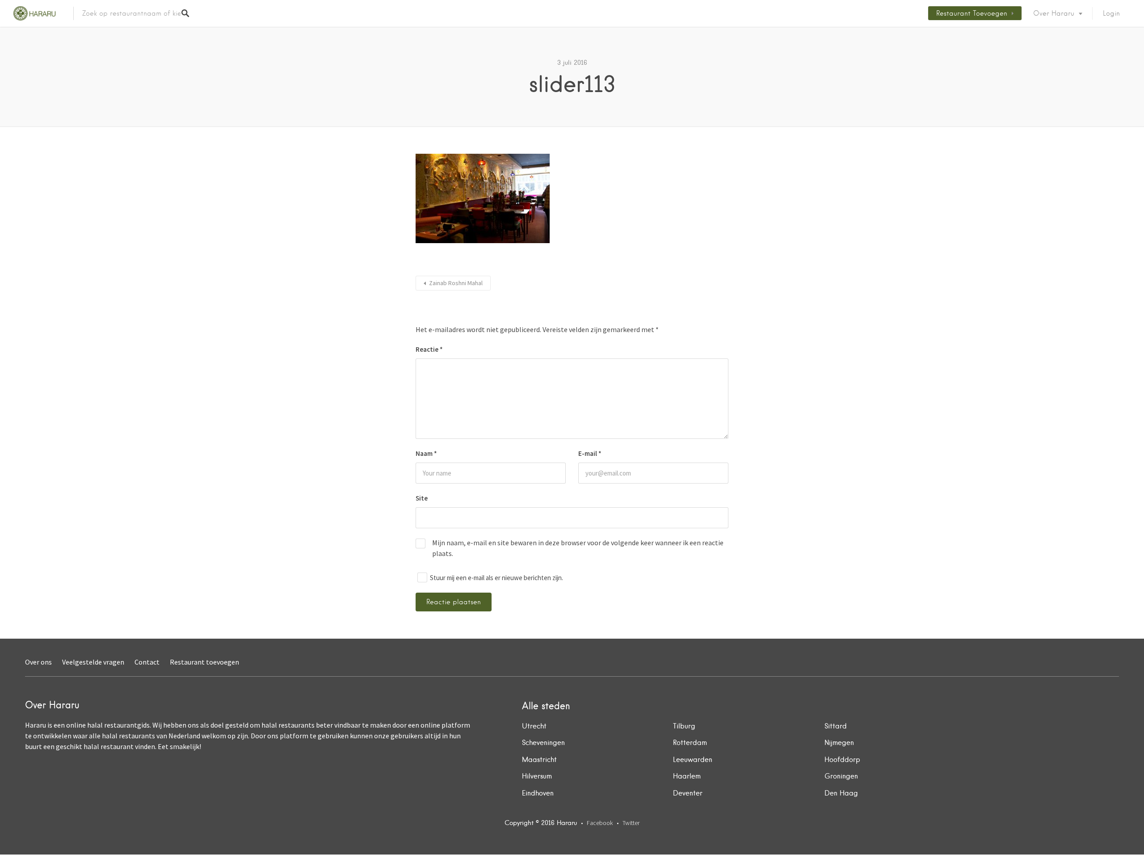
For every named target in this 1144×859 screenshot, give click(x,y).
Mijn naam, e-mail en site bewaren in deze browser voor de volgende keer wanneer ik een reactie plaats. (577, 548)
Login (1111, 13)
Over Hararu (1053, 13)
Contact (147, 661)
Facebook (600, 823)
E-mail (589, 453)
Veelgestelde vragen (93, 661)
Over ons (38, 661)
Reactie (429, 349)
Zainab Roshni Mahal (456, 283)
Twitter (630, 823)
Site (422, 498)
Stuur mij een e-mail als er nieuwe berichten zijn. (496, 577)
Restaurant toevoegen (971, 13)
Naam (426, 453)
